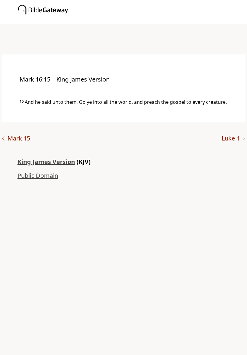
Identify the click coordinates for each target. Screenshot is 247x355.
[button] (132, 20)
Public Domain (37, 175)
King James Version (46, 162)
